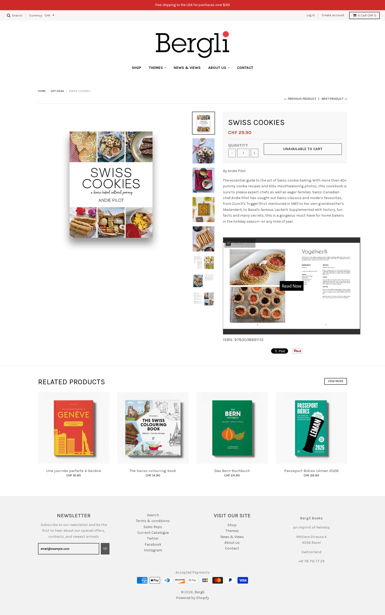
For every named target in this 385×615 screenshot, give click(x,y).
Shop (136, 67)
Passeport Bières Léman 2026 (311, 470)
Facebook (153, 544)
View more (335, 381)
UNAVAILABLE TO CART (302, 149)
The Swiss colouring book (152, 470)
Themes (156, 67)
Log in (311, 15)
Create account (333, 15)
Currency (35, 15)
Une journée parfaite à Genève (73, 470)
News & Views (187, 67)
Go (105, 548)
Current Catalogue (153, 532)
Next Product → (334, 99)
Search (153, 515)
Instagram (153, 550)
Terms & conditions (153, 521)
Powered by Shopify (192, 598)
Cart (367, 15)
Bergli (199, 592)
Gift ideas (57, 91)
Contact (245, 67)
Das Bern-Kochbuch (232, 470)
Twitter (153, 538)
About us (217, 67)
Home (42, 91)
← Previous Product (300, 99)
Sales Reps (153, 527)
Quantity (238, 145)
